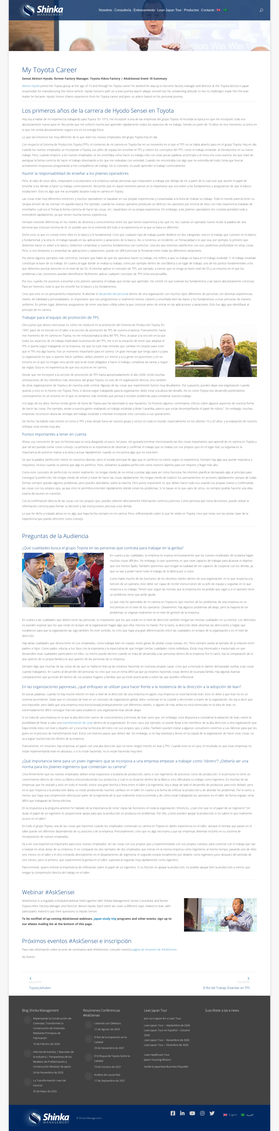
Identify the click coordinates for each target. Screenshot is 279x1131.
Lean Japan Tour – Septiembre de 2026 (167, 1025)
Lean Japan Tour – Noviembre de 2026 (166, 1040)
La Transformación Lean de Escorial (49, 1083)
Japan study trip (105, 919)
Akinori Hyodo (31, 86)
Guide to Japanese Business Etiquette (166, 1066)
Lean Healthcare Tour (157, 1054)
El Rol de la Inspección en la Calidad (110, 1039)
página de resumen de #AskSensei (154, 949)
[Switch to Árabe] (226, 10)
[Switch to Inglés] (219, 10)
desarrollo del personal (113, 294)
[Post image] (27, 1020)
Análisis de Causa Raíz (107, 1075)
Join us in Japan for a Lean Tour (162, 1018)
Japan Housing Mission (157, 1059)
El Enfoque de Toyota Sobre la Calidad (112, 1058)
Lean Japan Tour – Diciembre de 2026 (166, 1045)
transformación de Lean (77, 723)
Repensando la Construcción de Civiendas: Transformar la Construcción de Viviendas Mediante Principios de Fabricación (52, 1028)
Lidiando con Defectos (107, 1023)
